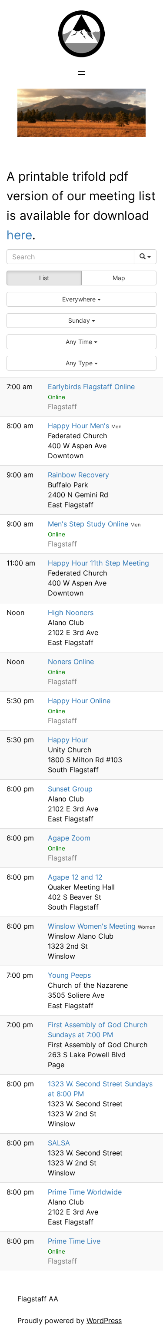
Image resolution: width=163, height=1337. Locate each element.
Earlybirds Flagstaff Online (91, 386)
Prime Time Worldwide (85, 1192)
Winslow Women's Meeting (93, 926)
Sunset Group (70, 788)
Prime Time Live (74, 1241)
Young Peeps (69, 975)
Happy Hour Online (79, 700)
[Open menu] (82, 73)
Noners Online (71, 661)
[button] (81, 299)
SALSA (59, 1142)
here (19, 235)
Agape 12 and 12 (75, 877)
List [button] (44, 277)
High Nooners (70, 612)
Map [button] (119, 277)
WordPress (104, 1320)
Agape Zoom (69, 838)
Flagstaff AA (37, 1298)
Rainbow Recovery (78, 474)
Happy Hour (68, 739)
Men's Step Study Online (89, 524)
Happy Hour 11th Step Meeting (98, 563)
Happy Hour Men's (79, 425)
